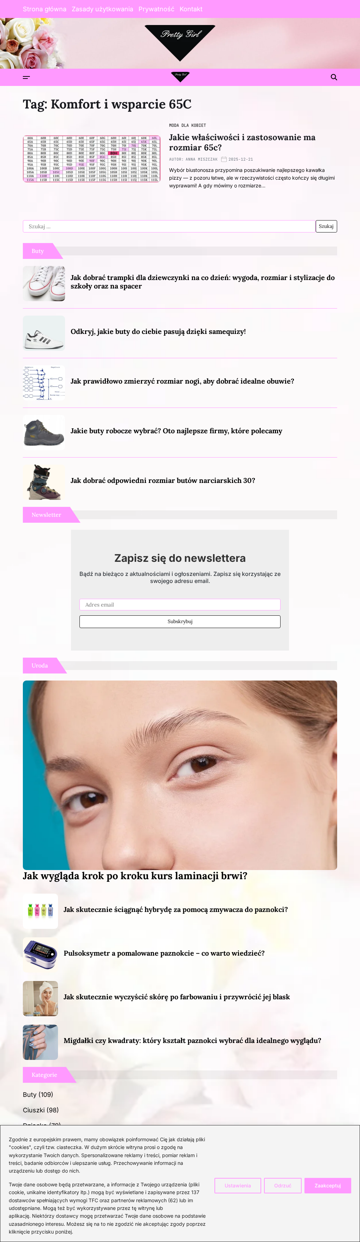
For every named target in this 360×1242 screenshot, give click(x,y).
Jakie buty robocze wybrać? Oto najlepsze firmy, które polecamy (176, 430)
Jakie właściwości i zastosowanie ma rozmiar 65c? (242, 142)
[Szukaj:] (169, 226)
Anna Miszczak (202, 159)
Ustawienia (238, 1185)
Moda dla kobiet (187, 125)
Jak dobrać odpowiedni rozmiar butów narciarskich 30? (163, 480)
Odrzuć (282, 1185)
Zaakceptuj (328, 1185)
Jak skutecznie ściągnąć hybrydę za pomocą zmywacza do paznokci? (176, 909)
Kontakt (191, 9)
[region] (180, 1183)
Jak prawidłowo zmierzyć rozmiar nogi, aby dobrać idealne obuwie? (182, 381)
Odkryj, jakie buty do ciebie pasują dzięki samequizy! (158, 331)
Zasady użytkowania (102, 9)
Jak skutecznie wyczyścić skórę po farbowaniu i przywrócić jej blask (177, 996)
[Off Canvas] (26, 77)
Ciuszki (34, 1110)
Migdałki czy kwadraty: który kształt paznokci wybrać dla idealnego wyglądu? (192, 1040)
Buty (30, 1094)
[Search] (334, 77)
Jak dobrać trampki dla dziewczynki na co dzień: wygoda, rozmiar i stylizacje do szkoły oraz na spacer (203, 281)
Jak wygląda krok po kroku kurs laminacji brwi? (135, 875)
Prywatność (156, 9)
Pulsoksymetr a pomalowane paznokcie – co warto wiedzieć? (164, 953)
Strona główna (44, 9)
